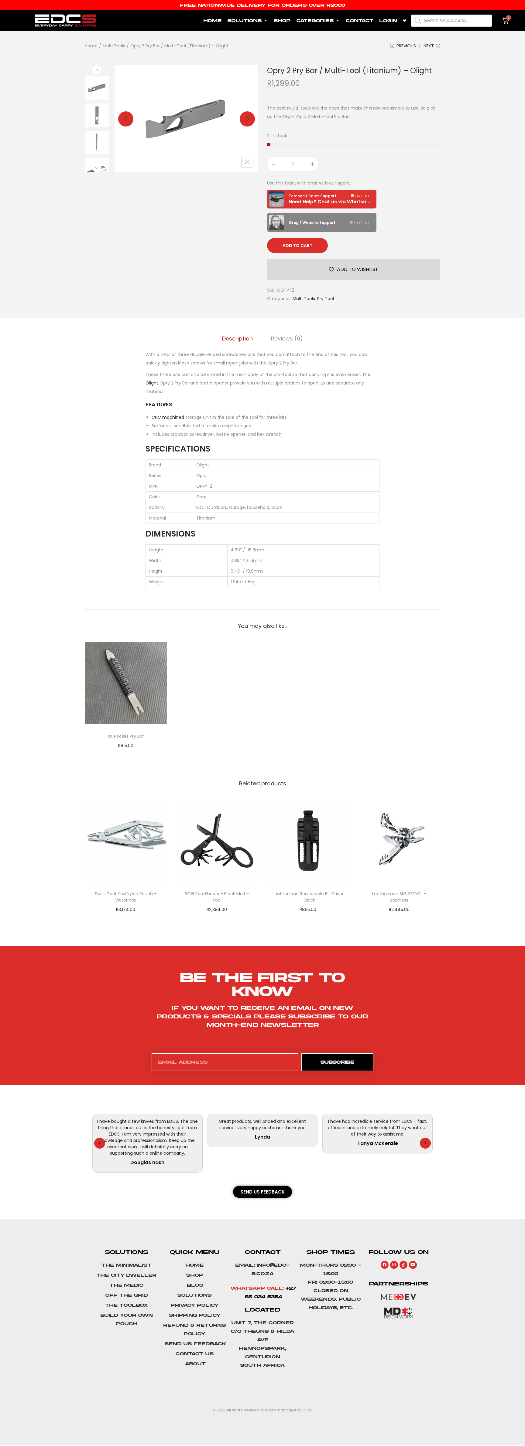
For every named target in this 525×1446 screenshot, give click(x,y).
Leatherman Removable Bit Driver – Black (308, 897)
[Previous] (125, 119)
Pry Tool (325, 299)
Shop (282, 20)
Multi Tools (114, 46)
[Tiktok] (403, 1265)
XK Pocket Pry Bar (126, 736)
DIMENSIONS (170, 533)
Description (237, 338)
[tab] (237, 338)
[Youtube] (413, 1265)
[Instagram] (394, 1265)
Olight (152, 383)
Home (212, 20)
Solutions (245, 20)
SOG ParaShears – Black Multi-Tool (217, 897)
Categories (315, 20)
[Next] (247, 119)
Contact (359, 20)
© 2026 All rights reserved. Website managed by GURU (262, 1410)
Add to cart (297, 245)
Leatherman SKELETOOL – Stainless (399, 897)
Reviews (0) (287, 338)
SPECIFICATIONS (178, 448)
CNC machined (168, 417)
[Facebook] (385, 1265)
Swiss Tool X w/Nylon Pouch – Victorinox (126, 897)
